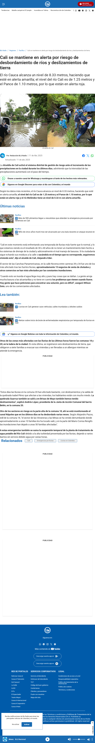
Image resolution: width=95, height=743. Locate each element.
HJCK (13, 688)
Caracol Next (15, 706)
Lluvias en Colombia (68, 441)
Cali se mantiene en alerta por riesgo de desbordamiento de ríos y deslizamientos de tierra (58, 50)
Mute (69, 739)
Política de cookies (65, 687)
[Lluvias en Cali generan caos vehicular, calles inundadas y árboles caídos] (7, 307)
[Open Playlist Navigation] (92, 739)
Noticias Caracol (17, 676)
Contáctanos (35, 688)
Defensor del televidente (39, 679)
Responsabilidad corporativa (68, 679)
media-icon (47, 739)
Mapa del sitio (35, 697)
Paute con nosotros (37, 694)
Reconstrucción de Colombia (61, 10)
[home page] (47, 4)
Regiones (12, 50)
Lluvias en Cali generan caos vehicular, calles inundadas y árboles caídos (50, 307)
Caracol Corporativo (18, 703)
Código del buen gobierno (39, 685)
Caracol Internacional (18, 700)
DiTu (13, 691)
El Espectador (16, 694)
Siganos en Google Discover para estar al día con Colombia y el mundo (39, 184)
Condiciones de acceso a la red (69, 676)
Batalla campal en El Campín (22, 10)
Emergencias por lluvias (45, 441)
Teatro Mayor (16, 697)
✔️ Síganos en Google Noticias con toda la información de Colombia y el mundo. (43, 334)
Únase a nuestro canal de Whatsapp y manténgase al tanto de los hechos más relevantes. (47, 178)
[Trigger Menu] (3, 4)
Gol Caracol (15, 682)
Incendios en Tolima (41, 10)
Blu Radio (3, 50)
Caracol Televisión (17, 679)
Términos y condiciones (66, 690)
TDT (32, 682)
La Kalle (14, 685)
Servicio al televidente (38, 676)
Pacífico (21, 50)
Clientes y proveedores (39, 691)
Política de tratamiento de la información (68, 683)
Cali (28, 441)
